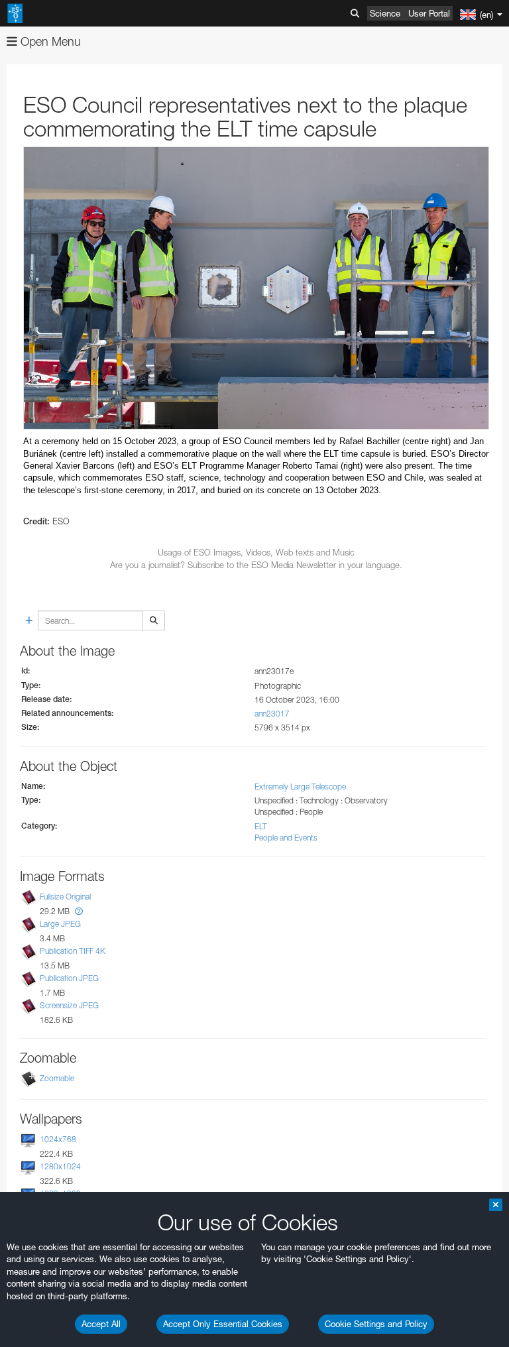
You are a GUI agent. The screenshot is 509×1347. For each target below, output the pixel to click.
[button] (79, 911)
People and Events (285, 838)
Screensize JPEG (69, 1006)
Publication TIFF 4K (72, 951)
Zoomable (57, 1078)
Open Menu (49, 41)
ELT (260, 826)
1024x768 (58, 1139)
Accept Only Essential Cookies (222, 1323)
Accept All (101, 1323)
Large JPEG (60, 924)
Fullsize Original (65, 897)
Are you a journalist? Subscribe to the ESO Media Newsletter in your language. (256, 564)
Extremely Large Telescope (300, 786)
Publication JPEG (69, 978)
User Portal (429, 13)
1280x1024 (60, 1166)
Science (385, 13)
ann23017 (272, 714)
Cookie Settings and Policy (376, 1323)
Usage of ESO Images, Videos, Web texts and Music (256, 552)
